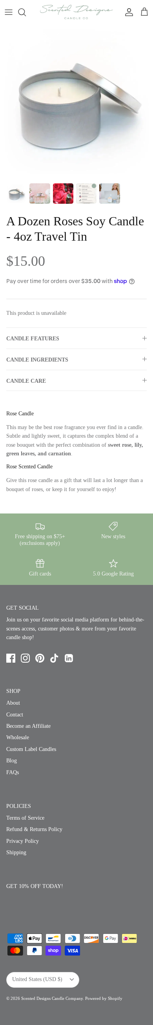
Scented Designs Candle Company (52, 998)
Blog (11, 761)
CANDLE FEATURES (32, 339)
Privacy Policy (22, 841)
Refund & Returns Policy (34, 829)
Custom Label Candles (31, 749)
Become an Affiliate (28, 726)
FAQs (12, 772)
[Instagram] (25, 658)
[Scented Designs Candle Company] (76, 12)
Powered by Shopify (103, 998)
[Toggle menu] (8, 12)
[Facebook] (10, 658)
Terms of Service (25, 818)
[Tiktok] (54, 658)
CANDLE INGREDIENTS (37, 360)
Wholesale (17, 737)
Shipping (16, 852)
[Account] (127, 12)
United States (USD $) (37, 979)
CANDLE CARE (26, 381)
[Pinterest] (39, 658)
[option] (76, 101)
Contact (14, 715)
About (13, 703)
